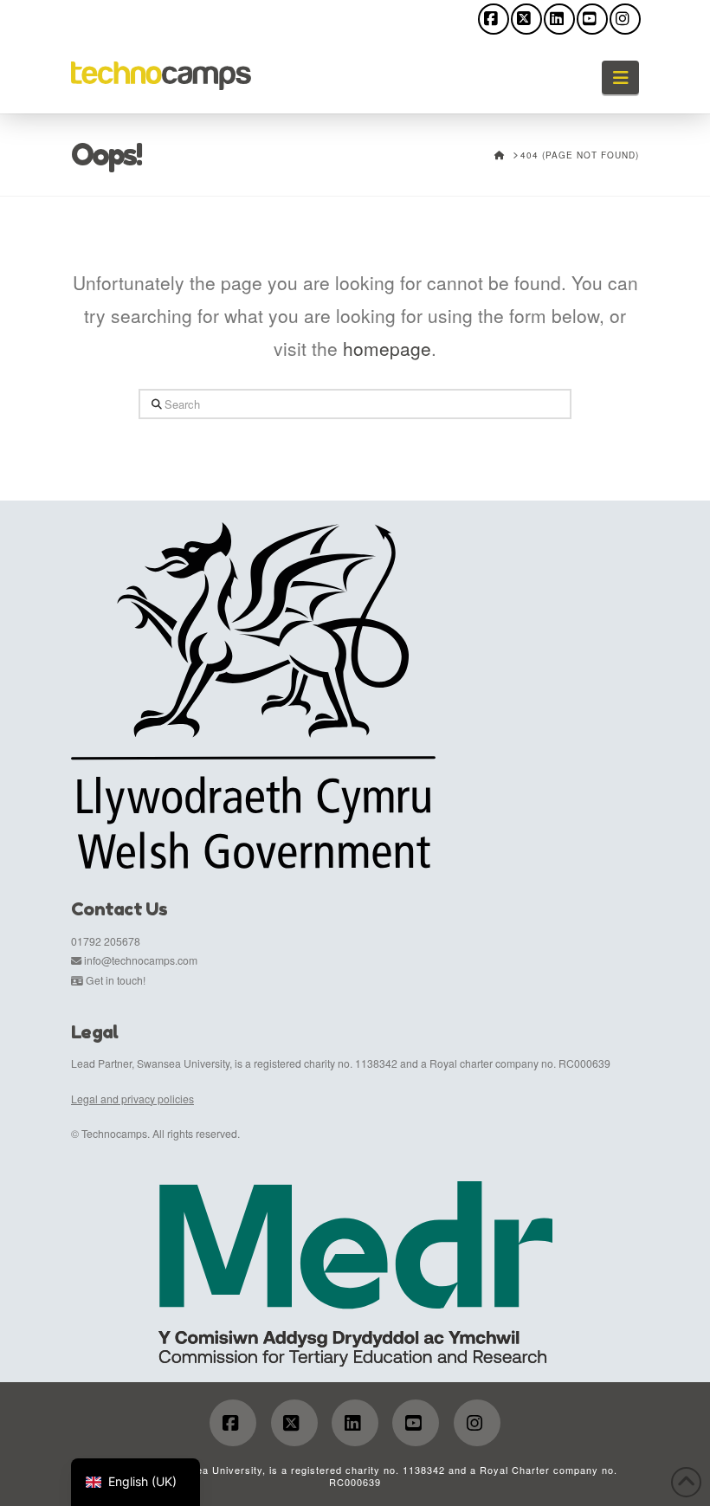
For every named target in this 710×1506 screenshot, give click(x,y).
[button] (620, 77)
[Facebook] (493, 19)
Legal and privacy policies (132, 1098)
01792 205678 (105, 941)
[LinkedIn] (559, 19)
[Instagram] (625, 19)
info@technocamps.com (140, 960)
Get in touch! (115, 980)
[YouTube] (592, 19)
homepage (387, 348)
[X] (526, 19)
